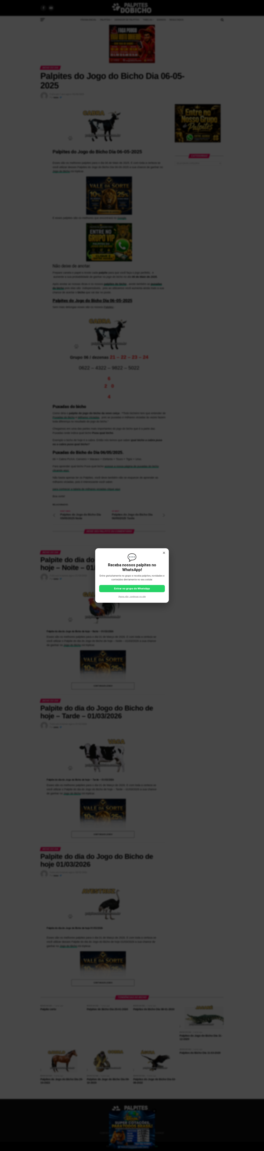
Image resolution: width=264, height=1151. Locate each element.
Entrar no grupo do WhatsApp (132, 588)
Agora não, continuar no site (132, 596)
